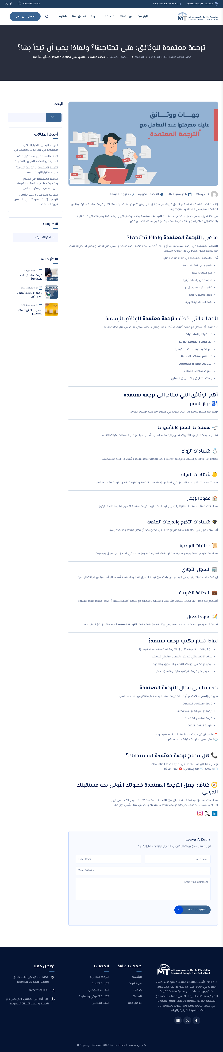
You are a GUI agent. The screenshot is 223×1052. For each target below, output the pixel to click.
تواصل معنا (79, 16)
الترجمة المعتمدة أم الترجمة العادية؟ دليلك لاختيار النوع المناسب (37, 170)
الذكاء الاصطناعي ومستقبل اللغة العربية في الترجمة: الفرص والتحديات (36, 158)
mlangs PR (202, 194)
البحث (58, 104)
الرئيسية (143, 16)
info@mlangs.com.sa (164, 4)
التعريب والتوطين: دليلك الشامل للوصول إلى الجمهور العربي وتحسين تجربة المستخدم (36, 200)
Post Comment (197, 910)
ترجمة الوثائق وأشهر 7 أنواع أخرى (29, 295)
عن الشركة (126, 16)
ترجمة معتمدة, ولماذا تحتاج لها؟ (30, 277)
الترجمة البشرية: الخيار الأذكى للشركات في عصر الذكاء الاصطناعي (36, 147)
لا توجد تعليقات (119, 194)
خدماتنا (109, 16)
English (62, 16)
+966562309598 (31, 4)
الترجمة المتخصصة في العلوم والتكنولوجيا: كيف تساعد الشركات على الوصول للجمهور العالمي (37, 184)
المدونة (95, 16)
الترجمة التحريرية (148, 194)
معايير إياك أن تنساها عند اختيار (30, 312)
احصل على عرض (25, 16)
